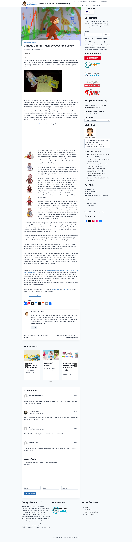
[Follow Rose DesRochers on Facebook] (32, 327)
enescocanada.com (35, 296)
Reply (75, 395)
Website (64, 488)
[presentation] (32, 355)
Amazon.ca (66, 289)
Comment (27, 464)
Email (45, 488)
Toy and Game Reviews (30, 42)
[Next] (75, 365)
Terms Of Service (90, 514)
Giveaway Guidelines (91, 512)
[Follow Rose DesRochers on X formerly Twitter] (35, 327)
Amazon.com (55, 289)
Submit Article (93, 2)
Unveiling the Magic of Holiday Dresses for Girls (36, 335)
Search (86, 31)
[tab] (49, 381)
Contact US (88, 510)
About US (88, 5)
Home (86, 507)
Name (26, 488)
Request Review (83, 2)
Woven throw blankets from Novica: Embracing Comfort (67, 335)
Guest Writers (97, 5)
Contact (81, 5)
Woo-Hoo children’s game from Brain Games (31, 365)
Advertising (103, 2)
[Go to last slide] (26, 365)
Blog (75, 2)
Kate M (66, 373)
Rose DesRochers (29, 49)
